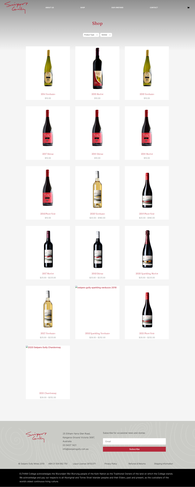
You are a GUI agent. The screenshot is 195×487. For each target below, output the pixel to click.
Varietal (104, 35)
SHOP (82, 8)
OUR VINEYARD (117, 8)
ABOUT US (50, 8)
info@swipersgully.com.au (75, 449)
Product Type (89, 35)
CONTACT (154, 8)
